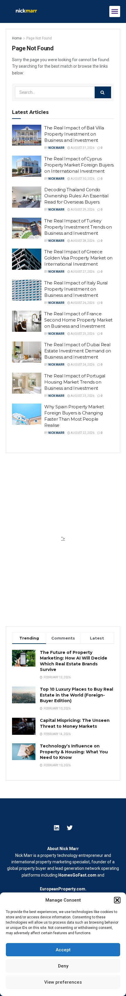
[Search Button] (103, 92)
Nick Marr (56, 147)
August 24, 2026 (82, 364)
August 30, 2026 (82, 178)
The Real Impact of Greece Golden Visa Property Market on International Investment (78, 258)
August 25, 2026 (82, 333)
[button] (117, 900)
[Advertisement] (63, 498)
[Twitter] (70, 828)
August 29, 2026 (82, 209)
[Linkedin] (56, 828)
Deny (63, 966)
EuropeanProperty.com (62, 889)
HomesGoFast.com (77, 875)
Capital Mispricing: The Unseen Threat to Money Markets (75, 723)
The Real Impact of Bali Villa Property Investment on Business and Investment (74, 134)
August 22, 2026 (82, 432)
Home (17, 38)
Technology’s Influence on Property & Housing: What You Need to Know (74, 751)
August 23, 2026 (82, 395)
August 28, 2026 (82, 240)
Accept (63, 949)
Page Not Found (39, 38)
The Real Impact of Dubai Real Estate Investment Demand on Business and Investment (77, 351)
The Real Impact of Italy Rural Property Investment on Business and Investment (76, 289)
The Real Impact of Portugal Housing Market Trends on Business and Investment (74, 382)
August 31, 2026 (82, 147)
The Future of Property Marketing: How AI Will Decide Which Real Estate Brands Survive (73, 661)
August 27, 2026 (82, 271)
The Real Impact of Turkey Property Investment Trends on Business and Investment (78, 227)
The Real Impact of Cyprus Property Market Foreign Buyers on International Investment (79, 165)
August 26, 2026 (82, 302)
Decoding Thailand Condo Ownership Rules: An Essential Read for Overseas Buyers (76, 196)
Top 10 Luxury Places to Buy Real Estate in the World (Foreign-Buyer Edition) (76, 695)
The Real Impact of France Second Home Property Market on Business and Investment (78, 320)
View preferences (63, 982)
